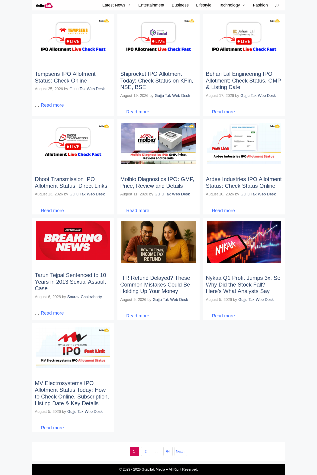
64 (169, 452)
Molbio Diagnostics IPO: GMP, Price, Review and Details (157, 182)
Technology (229, 5)
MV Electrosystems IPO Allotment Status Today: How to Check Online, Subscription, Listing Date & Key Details (72, 393)
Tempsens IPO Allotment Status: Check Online (65, 77)
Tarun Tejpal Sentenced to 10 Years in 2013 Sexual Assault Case (70, 282)
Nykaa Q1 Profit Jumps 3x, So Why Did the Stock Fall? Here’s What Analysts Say (243, 284)
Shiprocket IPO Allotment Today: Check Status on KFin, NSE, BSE (156, 80)
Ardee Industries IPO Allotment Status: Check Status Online (244, 182)
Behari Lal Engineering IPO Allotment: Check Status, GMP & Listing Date (243, 80)
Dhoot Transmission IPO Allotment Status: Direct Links (71, 182)
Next (181, 451)
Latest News (113, 5)
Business (180, 5)
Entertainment (151, 5)
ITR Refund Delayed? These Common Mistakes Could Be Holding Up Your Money (155, 284)
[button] (277, 5)
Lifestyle (203, 5)
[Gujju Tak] (44, 5)
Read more (52, 105)
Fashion (260, 5)
